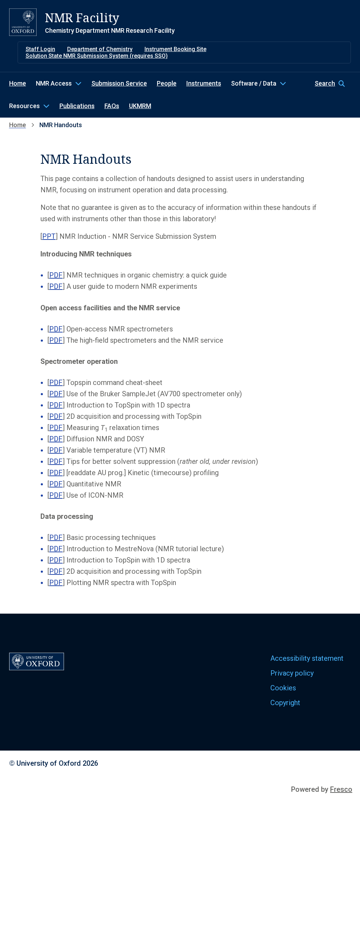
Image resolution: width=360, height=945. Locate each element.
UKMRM (140, 106)
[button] (333, 83)
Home (17, 83)
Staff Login (40, 49)
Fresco (341, 789)
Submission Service (119, 83)
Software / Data (253, 83)
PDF (56, 275)
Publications (77, 106)
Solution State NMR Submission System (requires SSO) (97, 55)
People (166, 83)
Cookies (283, 688)
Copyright (285, 702)
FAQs (111, 106)
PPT (49, 236)
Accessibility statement (306, 658)
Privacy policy (292, 673)
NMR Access (54, 83)
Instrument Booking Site (175, 49)
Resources (24, 106)
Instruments (203, 83)
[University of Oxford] (23, 22)
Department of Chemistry (100, 49)
